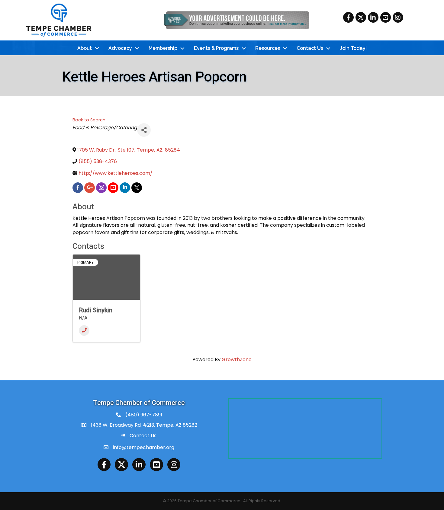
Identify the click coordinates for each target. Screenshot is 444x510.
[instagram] (101, 187)
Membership (163, 48)
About (84, 48)
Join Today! (353, 48)
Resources (267, 48)
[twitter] (136, 187)
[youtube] (113, 187)
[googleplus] (89, 187)
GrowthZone (237, 359)
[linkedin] (125, 187)
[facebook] (77, 187)
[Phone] (84, 330)
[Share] (144, 130)
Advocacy (120, 48)
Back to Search (88, 120)
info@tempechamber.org (143, 447)
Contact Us (310, 48)
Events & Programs (216, 48)
